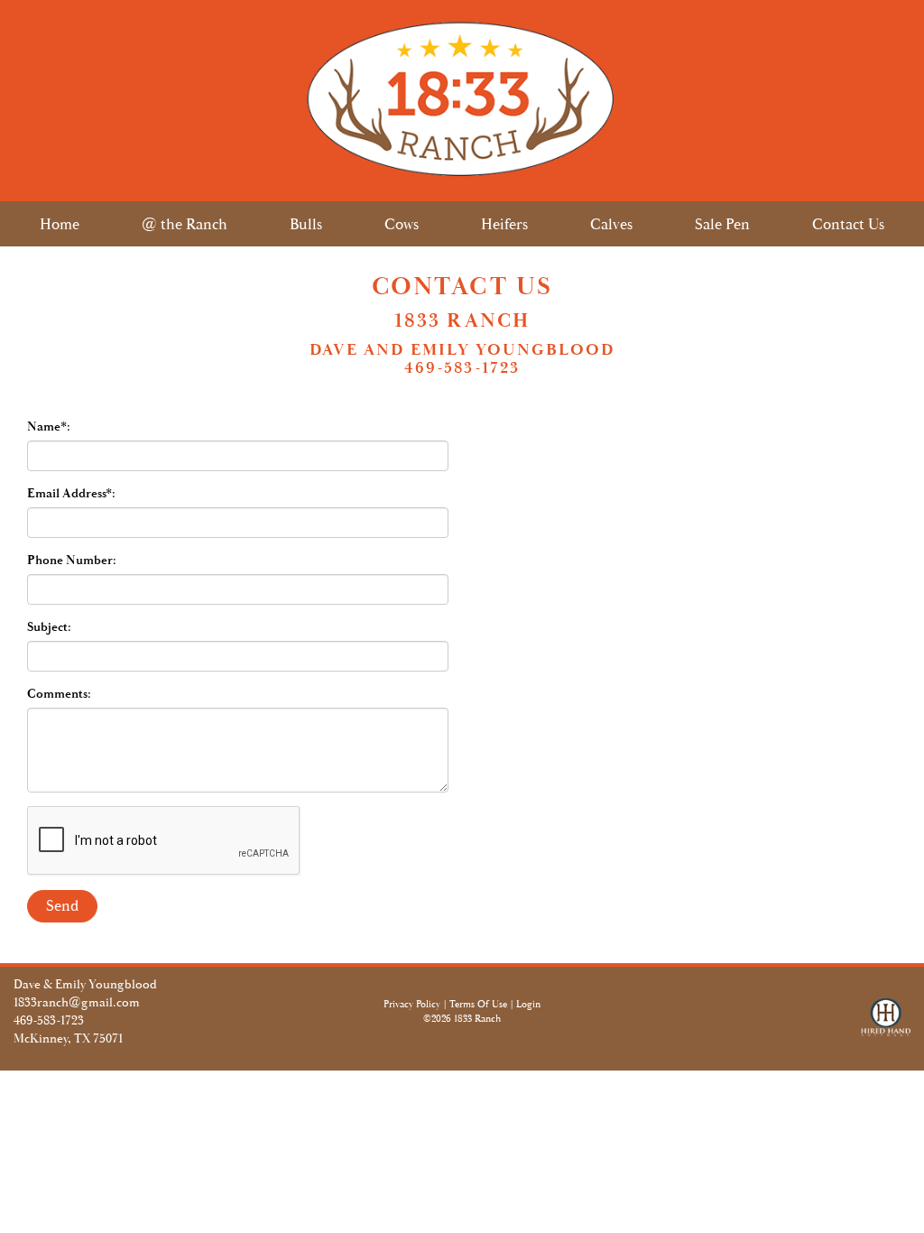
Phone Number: (71, 560)
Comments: (59, 694)
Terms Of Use (478, 1004)
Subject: (49, 627)
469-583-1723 (49, 1021)
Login (528, 1004)
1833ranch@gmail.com (77, 1003)
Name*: (48, 427)
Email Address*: (71, 494)
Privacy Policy (411, 1004)
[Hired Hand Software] (885, 1025)
